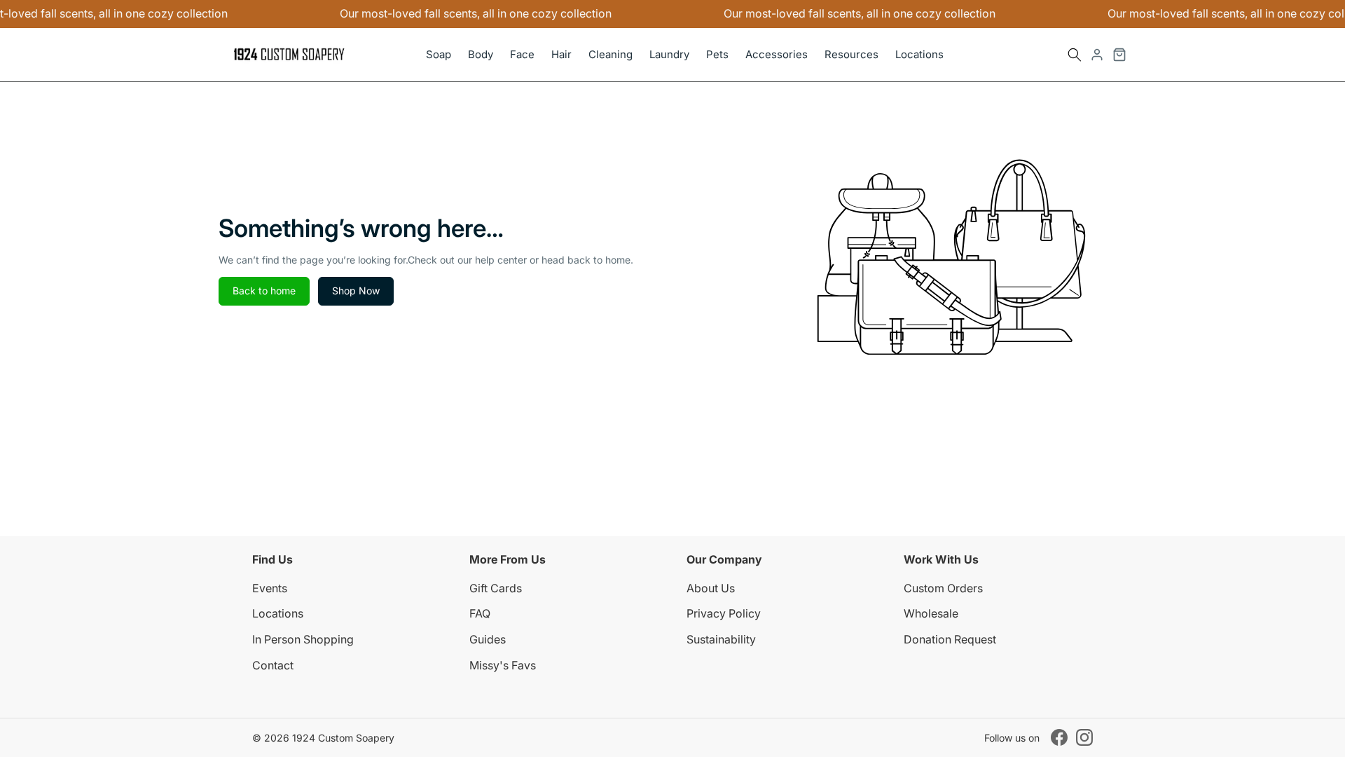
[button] (1075, 55)
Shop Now (356, 290)
